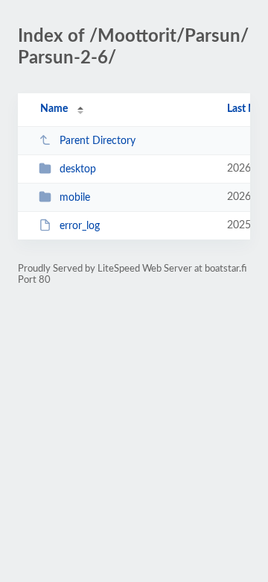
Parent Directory (97, 141)
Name (54, 109)
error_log (80, 226)
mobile (75, 198)
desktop (78, 169)
